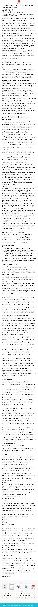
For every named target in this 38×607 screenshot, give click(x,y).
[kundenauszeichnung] (26, 586)
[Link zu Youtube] (35, 604)
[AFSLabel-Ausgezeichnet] (19, 587)
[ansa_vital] (19, 2)
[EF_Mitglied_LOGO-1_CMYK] (11, 586)
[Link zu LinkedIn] (33, 604)
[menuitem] (3, 5)
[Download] (4, 586)
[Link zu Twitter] (32, 604)
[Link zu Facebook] (31, 604)
